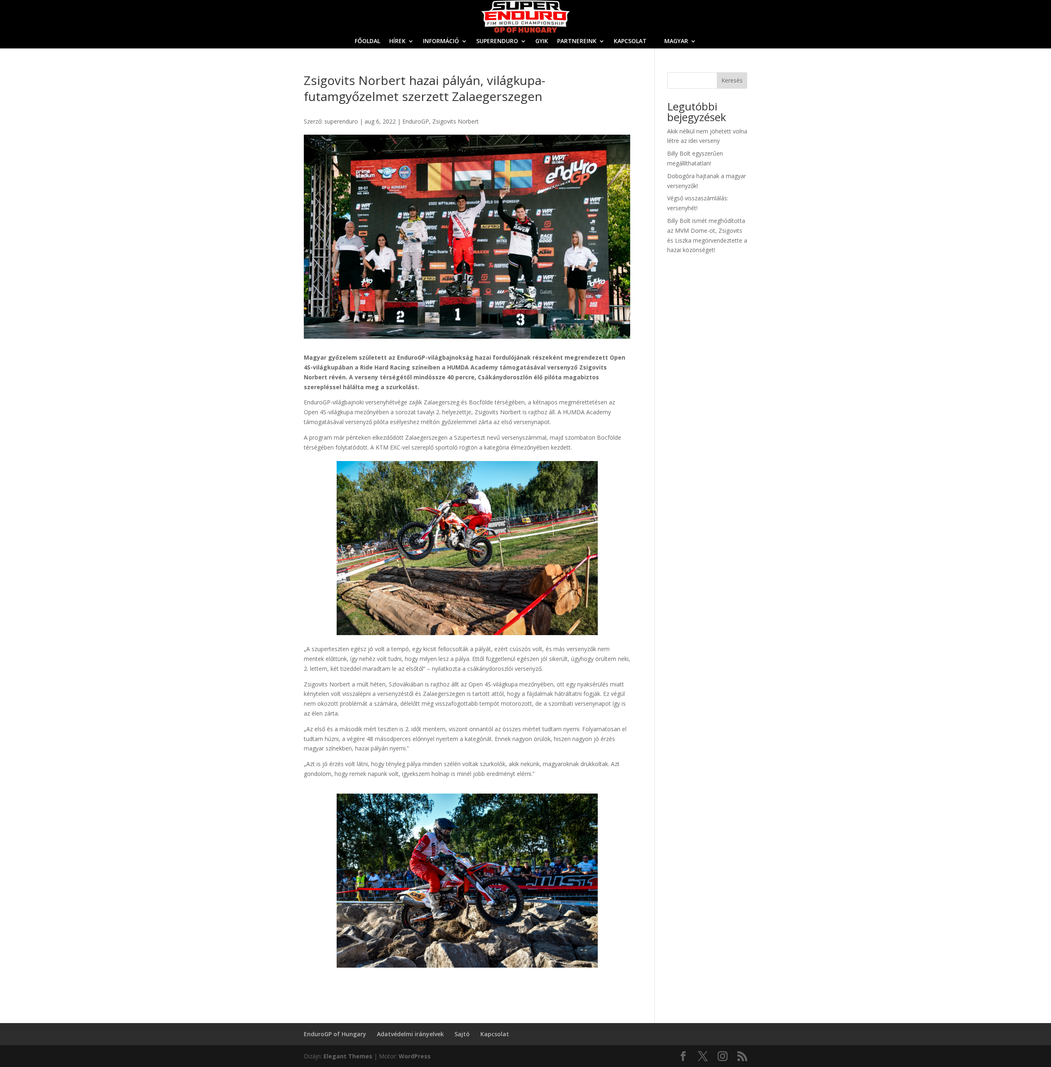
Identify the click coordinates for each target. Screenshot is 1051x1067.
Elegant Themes (348, 1056)
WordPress (415, 1056)
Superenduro (497, 41)
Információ (441, 41)
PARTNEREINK (577, 41)
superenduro (341, 121)
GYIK (541, 41)
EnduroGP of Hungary (335, 1034)
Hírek (397, 41)
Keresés (732, 80)
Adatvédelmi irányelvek (410, 1034)
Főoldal (367, 41)
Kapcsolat (630, 41)
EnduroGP (415, 121)
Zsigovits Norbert (455, 121)
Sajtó (462, 1034)
